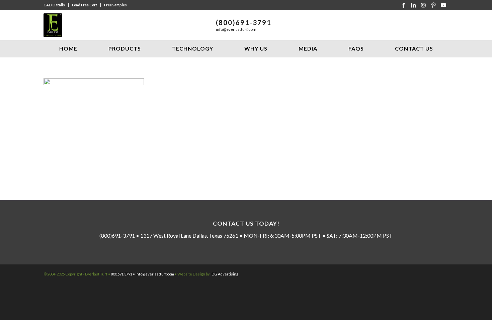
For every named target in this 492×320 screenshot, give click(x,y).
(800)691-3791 (243, 22)
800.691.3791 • (123, 274)
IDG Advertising (224, 274)
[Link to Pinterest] (433, 5)
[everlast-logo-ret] (53, 25)
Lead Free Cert (84, 5)
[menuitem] (56, 5)
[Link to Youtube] (443, 5)
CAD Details (54, 5)
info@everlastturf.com (236, 29)
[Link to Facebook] (403, 5)
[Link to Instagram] (423, 5)
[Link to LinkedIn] (413, 5)
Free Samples (115, 5)
